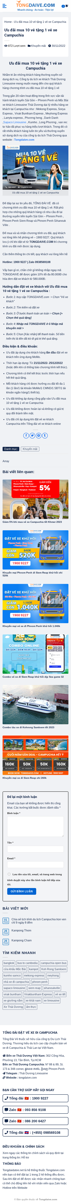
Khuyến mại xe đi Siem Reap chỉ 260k (25, 778)
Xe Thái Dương (13, 1006)
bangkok (9, 963)
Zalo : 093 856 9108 (27, 1110)
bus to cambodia (27, 963)
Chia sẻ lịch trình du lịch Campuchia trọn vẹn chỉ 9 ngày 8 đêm (39, 921)
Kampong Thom (21, 930)
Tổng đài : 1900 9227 (28, 1098)
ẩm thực (31, 1006)
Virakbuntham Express (38, 994)
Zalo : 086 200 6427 (27, 1121)
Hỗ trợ (25, 1157)
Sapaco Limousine (14, 122)
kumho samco (12, 975)
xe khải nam (33, 1000)
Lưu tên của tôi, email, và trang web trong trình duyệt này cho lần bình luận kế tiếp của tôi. (34, 879)
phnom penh (40, 981)
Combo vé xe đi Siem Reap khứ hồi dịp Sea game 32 (33, 677)
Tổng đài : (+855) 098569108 (34, 1132)
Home (8, 21)
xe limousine (51, 1000)
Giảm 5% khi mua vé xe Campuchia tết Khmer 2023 (32, 522)
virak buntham (12, 994)
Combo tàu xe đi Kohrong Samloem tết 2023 (28, 727)
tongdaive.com (27, 1077)
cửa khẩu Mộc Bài (15, 969)
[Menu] (5, 6)
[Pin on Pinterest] (39, 435)
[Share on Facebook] (26, 435)
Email (11, 858)
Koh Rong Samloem (53, 969)
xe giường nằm (13, 1000)
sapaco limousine (14, 988)
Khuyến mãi (38, 45)
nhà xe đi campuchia (16, 981)
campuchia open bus (53, 963)
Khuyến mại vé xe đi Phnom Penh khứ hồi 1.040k (32, 626)
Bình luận (13, 813)
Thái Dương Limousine (33, 1073)
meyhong (53, 975)
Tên (10, 842)
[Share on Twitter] (32, 435)
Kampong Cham (22, 940)
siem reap (34, 988)
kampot (33, 969)
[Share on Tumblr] (45, 435)
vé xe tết (60, 994)
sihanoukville (52, 988)
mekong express (34, 975)
